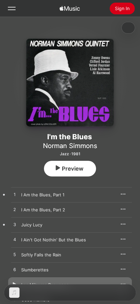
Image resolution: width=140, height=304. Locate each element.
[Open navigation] (12, 8)
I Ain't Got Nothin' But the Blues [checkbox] (53, 239)
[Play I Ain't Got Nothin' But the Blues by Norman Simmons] (14, 240)
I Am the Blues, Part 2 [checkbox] (43, 209)
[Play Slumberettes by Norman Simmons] (14, 270)
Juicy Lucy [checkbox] (31, 224)
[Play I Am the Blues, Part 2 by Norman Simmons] (14, 210)
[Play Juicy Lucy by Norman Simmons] (14, 225)
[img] (70, 8)
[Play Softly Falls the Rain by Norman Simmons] (14, 255)
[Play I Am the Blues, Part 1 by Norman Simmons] (14, 195)
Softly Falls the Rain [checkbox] (41, 254)
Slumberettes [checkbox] (35, 269)
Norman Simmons (70, 146)
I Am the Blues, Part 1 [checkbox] (42, 194)
